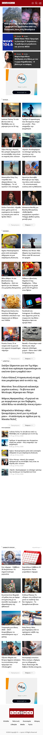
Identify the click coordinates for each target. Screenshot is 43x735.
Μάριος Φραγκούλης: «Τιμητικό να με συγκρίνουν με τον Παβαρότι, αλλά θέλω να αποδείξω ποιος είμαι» (21, 401)
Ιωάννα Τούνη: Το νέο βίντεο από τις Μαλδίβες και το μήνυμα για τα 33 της (23, 433)
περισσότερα (36, 547)
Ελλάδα (15, 20)
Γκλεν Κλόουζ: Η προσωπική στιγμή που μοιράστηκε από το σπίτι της (21, 379)
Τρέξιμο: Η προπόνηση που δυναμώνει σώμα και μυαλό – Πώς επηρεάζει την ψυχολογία (31, 124)
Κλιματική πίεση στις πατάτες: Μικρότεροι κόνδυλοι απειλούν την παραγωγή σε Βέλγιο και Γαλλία (11, 315)
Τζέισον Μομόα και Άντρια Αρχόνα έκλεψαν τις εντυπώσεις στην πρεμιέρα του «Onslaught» (11, 662)
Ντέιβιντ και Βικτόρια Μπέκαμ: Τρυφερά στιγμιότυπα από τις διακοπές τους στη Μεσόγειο (21, 26)
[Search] (36, 3)
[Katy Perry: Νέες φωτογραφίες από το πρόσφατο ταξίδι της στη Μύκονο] (31, 618)
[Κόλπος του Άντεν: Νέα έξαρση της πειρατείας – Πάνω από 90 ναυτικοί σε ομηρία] (31, 241)
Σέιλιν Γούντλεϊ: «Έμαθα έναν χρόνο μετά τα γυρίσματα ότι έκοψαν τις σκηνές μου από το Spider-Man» (11, 212)
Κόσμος (6, 247)
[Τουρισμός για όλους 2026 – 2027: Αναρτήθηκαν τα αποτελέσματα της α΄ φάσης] (11, 618)
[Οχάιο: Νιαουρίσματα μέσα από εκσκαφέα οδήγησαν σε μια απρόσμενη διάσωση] (11, 241)
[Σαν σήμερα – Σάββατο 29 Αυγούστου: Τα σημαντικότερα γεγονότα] (11, 558)
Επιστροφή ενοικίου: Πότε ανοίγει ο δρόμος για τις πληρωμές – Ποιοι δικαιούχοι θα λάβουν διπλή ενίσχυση (31, 662)
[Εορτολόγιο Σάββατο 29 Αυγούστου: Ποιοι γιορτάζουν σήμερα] (31, 558)
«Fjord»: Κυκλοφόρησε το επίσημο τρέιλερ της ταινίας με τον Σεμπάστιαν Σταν (25, 471)
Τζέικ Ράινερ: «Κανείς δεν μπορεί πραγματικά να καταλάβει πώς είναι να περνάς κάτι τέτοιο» (24, 461)
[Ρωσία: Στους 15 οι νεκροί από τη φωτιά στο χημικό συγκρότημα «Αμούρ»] (11, 334)
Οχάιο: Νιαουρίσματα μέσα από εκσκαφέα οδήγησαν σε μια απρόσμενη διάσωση (25, 452)
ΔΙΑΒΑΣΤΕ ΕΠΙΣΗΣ (9, 547)
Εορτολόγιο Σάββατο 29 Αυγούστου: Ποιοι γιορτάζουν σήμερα (31, 569)
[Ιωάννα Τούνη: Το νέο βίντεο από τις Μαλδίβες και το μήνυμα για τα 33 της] (11, 110)
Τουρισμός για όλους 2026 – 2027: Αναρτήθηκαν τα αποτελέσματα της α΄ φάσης (10, 632)
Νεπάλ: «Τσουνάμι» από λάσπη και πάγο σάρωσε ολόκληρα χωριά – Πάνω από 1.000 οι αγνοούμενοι (31, 348)
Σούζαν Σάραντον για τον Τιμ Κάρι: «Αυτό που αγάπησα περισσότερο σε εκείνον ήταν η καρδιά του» (21, 368)
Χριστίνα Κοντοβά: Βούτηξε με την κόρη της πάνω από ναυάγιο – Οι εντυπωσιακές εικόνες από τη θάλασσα (31, 182)
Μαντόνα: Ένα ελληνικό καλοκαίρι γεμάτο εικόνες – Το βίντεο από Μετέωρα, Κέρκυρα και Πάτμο (20, 389)
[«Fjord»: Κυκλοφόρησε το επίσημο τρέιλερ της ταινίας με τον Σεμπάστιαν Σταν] (31, 140)
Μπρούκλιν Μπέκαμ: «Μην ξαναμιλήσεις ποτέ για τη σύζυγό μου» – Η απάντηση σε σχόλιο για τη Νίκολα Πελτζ (21, 415)
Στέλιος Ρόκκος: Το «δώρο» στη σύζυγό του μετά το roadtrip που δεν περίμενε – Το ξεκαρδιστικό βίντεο (31, 599)
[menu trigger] (40, 3)
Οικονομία (34, 654)
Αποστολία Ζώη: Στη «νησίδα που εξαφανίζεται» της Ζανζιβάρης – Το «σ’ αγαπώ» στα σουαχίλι (10, 182)
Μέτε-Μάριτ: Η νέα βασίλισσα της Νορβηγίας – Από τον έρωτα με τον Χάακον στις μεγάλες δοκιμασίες (11, 283)
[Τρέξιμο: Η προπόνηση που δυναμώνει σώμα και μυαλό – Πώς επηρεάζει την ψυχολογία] (31, 110)
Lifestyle (8, 20)
